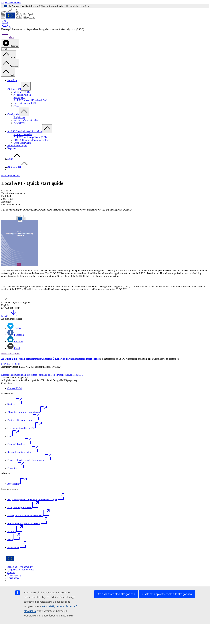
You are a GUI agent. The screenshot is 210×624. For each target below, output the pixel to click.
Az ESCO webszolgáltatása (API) (30, 137)
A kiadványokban (22, 94)
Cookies (11, 572)
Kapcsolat (12, 148)
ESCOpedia (19, 97)
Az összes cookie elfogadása (116, 594)
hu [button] (10, 26)
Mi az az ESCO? (22, 92)
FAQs (16, 105)
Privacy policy (14, 575)
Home (10, 158)
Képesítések (19, 123)
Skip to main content (11, 2)
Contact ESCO (14, 388)
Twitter (17, 328)
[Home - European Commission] (23, 18)
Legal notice (13, 578)
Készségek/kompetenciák (26, 120)
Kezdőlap (12, 80)
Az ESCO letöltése (23, 134)
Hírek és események (17, 145)
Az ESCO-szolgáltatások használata (24, 131)
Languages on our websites (20, 569)
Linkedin (18, 341)
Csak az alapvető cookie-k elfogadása (167, 594)
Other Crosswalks (22, 142)
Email (17, 348)
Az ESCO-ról (14, 89)
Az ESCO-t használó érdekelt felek (31, 100)
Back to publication (10, 175)
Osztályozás (13, 114)
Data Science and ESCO (26, 103)
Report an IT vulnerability (20, 567)
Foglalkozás (19, 117)
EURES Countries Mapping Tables (31, 140)
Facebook (19, 334)
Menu (11, 37)
